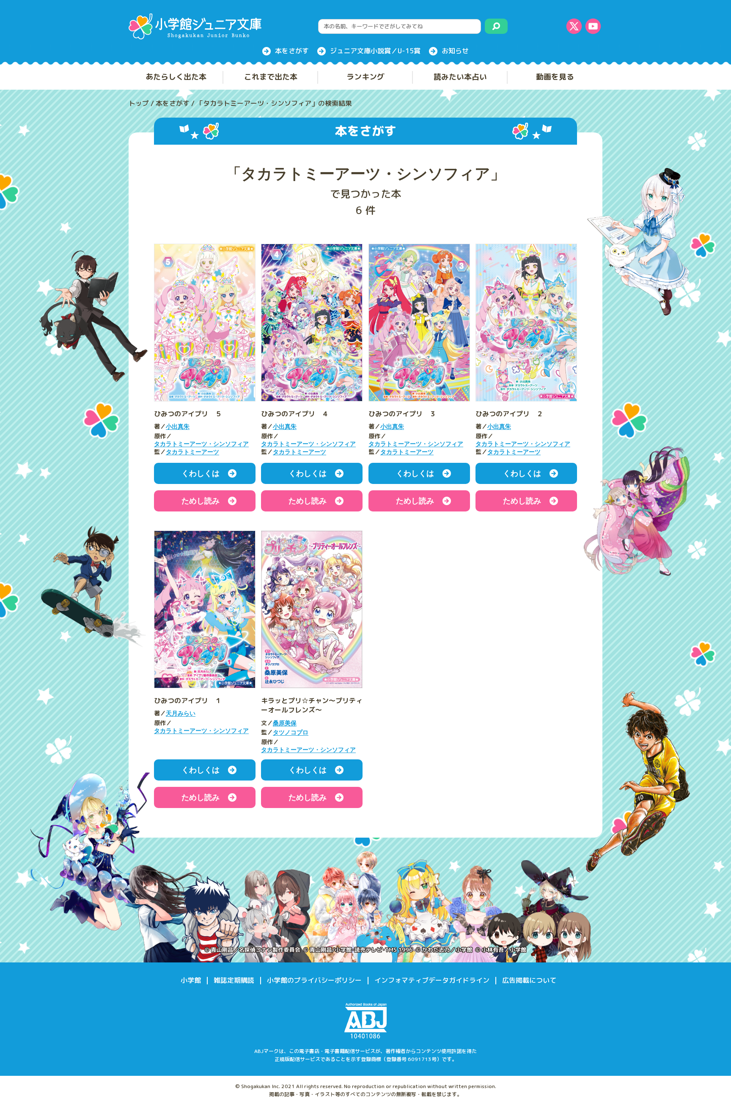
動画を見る (555, 76)
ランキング (365, 76)
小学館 (191, 980)
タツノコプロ (290, 732)
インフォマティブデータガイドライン (431, 980)
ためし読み (200, 501)
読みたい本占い (460, 76)
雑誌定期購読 (234, 980)
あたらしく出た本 (176, 76)
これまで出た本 (270, 76)
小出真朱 (178, 426)
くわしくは (200, 473)
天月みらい (180, 713)
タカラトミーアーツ (192, 452)
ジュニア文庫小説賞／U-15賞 (375, 50)
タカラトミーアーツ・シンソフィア (201, 444)
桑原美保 (285, 723)
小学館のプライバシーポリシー (314, 980)
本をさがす (292, 50)
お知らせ (455, 50)
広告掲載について (529, 980)
